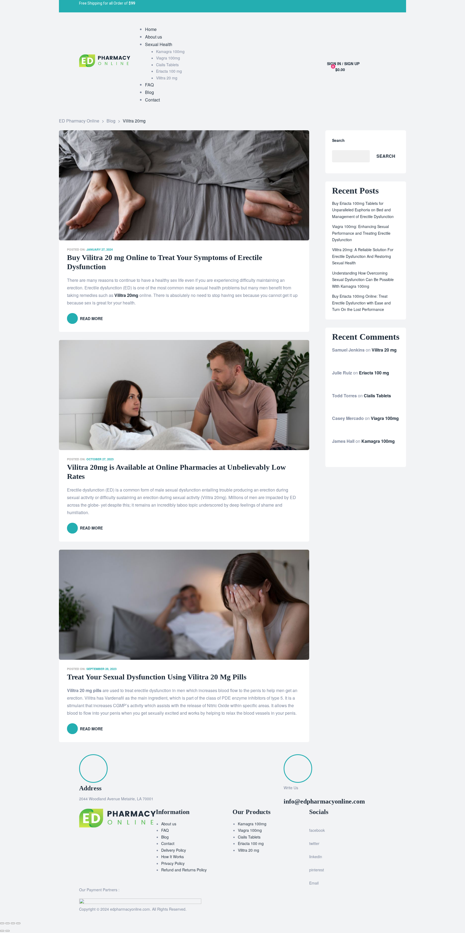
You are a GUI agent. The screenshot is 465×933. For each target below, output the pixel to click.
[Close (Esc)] (2, 923)
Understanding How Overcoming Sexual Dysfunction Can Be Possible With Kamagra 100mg (363, 279)
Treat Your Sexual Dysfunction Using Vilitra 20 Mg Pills (156, 677)
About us (168, 823)
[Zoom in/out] (18, 923)
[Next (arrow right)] (7, 931)
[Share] (7, 923)
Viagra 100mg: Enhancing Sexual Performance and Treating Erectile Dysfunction (361, 233)
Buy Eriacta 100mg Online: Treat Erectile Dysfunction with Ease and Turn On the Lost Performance (361, 302)
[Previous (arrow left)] (2, 931)
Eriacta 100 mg (374, 373)
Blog (165, 837)
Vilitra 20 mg (384, 350)
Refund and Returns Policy (184, 869)
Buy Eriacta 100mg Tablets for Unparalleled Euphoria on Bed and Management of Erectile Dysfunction (363, 210)
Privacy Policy (173, 863)
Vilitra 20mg (126, 295)
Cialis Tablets (377, 395)
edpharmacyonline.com (130, 909)
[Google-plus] (273, 6)
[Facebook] (237, 6)
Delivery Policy (173, 850)
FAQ (165, 830)
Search (338, 140)
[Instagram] (261, 6)
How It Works (172, 856)
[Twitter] (249, 6)
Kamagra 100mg (378, 441)
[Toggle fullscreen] (13, 923)
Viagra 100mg (385, 418)
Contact (167, 843)
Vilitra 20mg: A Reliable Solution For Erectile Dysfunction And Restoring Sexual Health (362, 256)
